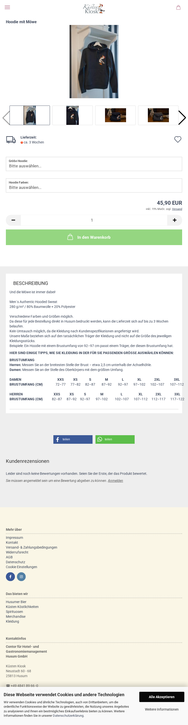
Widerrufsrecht (17, 552)
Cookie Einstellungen (21, 567)
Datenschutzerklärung (68, 715)
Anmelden (115, 481)
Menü (7, 7)
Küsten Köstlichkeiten (22, 607)
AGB (9, 557)
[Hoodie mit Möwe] (94, 61)
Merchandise (15, 616)
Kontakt (12, 542)
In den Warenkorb (94, 237)
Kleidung (12, 621)
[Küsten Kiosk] (94, 8)
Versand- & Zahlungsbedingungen (31, 547)
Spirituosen (14, 612)
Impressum (14, 538)
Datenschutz (15, 562)
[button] (182, 117)
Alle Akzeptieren (162, 697)
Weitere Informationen (162, 709)
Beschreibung (30, 283)
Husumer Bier (16, 602)
